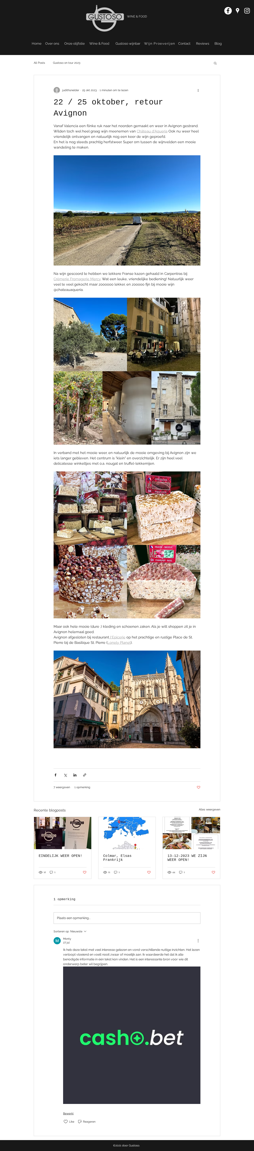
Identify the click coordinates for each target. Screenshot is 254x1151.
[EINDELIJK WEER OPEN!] (62, 833)
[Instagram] (247, 10)
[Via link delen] (85, 775)
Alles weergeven (209, 809)
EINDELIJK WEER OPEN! (60, 856)
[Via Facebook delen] (55, 775)
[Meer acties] (198, 90)
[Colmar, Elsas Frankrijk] (127, 833)
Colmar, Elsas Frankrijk (117, 858)
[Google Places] (237, 10)
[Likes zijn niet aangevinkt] (65, 1121)
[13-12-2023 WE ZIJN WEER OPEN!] (191, 833)
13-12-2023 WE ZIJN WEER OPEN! (187, 858)
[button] (215, 63)
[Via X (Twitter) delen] (65, 775)
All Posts (39, 62)
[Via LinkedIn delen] (75, 775)
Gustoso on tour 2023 (66, 62)
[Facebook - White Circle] (228, 10)
